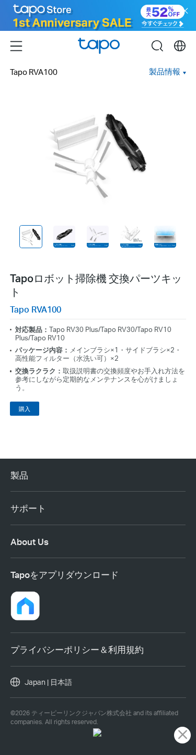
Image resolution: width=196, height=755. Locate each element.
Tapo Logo (99, 46)
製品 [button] (19, 475)
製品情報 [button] (164, 71)
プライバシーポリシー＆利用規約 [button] (77, 649)
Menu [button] (16, 45)
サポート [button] (28, 508)
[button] (25, 605)
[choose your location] (180, 46)
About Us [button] (29, 541)
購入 (24, 409)
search (157, 45)
